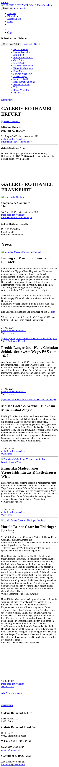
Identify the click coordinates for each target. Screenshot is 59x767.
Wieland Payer (20, 76)
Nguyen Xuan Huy (22, 73)
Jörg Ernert (18, 55)
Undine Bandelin (21, 52)
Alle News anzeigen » (11, 693)
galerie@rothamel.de (11, 750)
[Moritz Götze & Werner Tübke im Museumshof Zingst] (28, 399)
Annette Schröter (21, 84)
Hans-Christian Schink (24, 82)
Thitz (15, 87)
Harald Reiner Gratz (23, 57)
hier (53, 312)
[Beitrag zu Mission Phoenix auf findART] (22, 252)
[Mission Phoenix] (10, 121)
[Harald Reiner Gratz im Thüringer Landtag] (23, 520)
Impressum (6, 764)
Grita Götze (19, 60)
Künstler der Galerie (31, 44)
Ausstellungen (14, 19)
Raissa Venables (21, 90)
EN (6, 2)
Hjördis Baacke (20, 49)
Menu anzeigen (20, 8)
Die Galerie (12, 16)
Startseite (11, 13)
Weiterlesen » (7, 333)
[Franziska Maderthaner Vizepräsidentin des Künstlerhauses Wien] (29, 462)
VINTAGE (18, 92)
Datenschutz (19, 764)
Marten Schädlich (21, 79)
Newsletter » (7, 100)
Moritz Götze (19, 63)
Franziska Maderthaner (24, 65)
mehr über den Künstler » (13, 139)
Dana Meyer (19, 71)
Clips (9, 32)
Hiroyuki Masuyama (23, 68)
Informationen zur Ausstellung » (16, 141)
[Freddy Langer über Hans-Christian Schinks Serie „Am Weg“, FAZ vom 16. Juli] (29, 341)
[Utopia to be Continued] (13, 197)
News (10, 21)
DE (3, 2)
